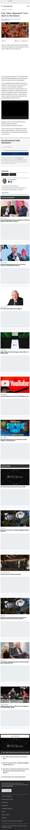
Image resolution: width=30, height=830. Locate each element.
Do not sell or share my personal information (12, 821)
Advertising (10, 9)
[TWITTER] (9, 182)
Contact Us (4, 817)
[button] (2, 6)
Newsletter (26, 40)
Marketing (4, 9)
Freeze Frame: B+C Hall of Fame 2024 (14, 777)
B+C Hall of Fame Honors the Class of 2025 (16, 752)
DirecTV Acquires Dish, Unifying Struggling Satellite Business (16, 763)
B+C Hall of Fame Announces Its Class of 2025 (15, 757)
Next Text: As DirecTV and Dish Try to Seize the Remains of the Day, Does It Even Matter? (16, 770)
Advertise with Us (6, 814)
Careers (3, 811)
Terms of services (18, 157)
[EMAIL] (11, 182)
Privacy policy (5, 802)
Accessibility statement (7, 808)
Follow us (18, 40)
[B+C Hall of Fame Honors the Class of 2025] (15, 746)
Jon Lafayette (6, 19)
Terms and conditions (7, 796)
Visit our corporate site (7, 786)
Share (5, 40)
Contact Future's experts (7, 799)
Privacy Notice (20, 159)
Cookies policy (5, 805)
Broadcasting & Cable (15, 19)
